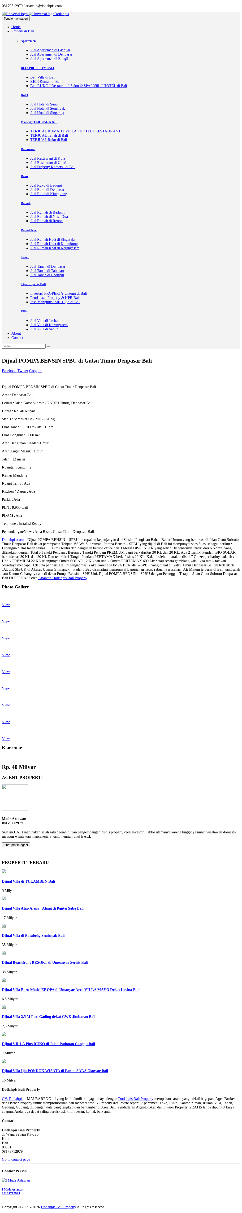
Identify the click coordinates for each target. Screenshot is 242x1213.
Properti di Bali (22, 31)
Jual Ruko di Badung (46, 185)
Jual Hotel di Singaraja (47, 113)
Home (16, 27)
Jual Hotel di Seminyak (47, 108)
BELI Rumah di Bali (45, 81)
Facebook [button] (9, 371)
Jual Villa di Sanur (44, 329)
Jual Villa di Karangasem (49, 325)
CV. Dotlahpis (12, 1099)
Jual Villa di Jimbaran (46, 321)
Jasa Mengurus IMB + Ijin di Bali (55, 302)
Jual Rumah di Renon (46, 221)
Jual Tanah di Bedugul (47, 275)
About (16, 333)
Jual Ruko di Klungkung (48, 194)
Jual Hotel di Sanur (44, 104)
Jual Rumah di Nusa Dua (49, 217)
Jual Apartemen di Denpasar (51, 54)
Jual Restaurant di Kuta (47, 158)
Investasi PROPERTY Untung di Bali (58, 293)
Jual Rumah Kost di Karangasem (54, 248)
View (6, 605)
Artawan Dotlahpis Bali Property (62, 578)
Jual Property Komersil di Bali (52, 167)
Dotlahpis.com (13, 540)
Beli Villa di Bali (42, 77)
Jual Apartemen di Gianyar (50, 50)
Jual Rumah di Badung (47, 212)
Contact (17, 338)
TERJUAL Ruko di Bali (48, 140)
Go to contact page (16, 1159)
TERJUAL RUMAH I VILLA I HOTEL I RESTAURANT (75, 131)
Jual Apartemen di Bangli (49, 59)
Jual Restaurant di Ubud (48, 163)
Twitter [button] (22, 371)
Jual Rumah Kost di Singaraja (52, 239)
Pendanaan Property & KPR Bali (55, 298)
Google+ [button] (35, 371)
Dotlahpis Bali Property (135, 1099)
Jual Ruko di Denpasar (47, 190)
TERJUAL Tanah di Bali (49, 135)
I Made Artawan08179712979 (12, 1191)
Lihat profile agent (16, 845)
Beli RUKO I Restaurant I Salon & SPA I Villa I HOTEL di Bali (78, 86)
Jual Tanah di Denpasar (47, 266)
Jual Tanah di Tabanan (47, 271)
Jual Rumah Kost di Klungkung (54, 244)
